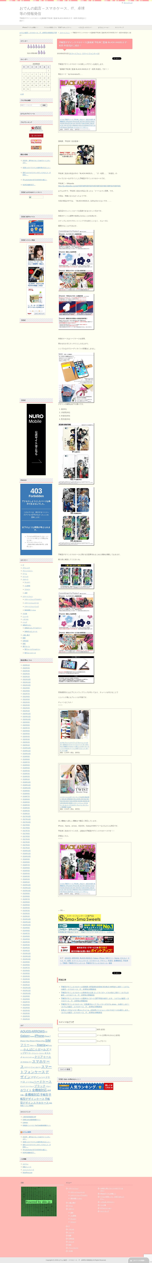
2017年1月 (26, 848)
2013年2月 (26, 982)
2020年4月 (26, 736)
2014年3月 (26, 945)
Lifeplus (25, 1122)
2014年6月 (26, 936)
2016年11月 (27, 853)
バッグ (25, 622)
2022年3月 (26, 671)
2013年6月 (26, 970)
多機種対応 (118, 961)
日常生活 (25, 641)
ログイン (25, 1164)
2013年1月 (26, 985)
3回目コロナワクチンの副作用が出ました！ (37, 168)
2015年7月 (26, 899)
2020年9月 (26, 722)
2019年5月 (26, 768)
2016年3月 (26, 876)
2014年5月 (26, 939)
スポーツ (25, 579)
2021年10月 (27, 685)
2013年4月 (26, 976)
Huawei (32, 1036)
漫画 (110, 963)
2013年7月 (26, 968)
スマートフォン (75, 53)
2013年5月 (26, 973)
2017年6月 (26, 833)
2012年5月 (26, 1007)
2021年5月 (26, 699)
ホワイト (26, 1090)
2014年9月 (26, 928)
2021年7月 (26, 694)
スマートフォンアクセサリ (33, 599)
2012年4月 (26, 1010)
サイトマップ (119, 27)
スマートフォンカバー (32, 1067)
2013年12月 (27, 953)
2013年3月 (26, 979)
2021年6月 (26, 696)
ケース (47, 1056)
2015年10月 (27, 890)
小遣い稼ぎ (26, 635)
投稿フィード (27, 1167)
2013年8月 (26, 965)
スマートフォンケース (90, 53)
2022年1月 (26, 676)
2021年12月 (27, 679)
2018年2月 (26, 811)
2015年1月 (26, 916)
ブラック (40, 1085)
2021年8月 (26, 691)
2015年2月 (26, 913)
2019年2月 (26, 776)
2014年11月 (27, 922)
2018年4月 (26, 805)
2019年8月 (26, 759)
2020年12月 (27, 714)
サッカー (27, 582)
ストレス (25, 576)
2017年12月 (27, 816)
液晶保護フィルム (30, 610)
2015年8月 (26, 896)
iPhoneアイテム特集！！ (30, 27)
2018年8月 (26, 793)
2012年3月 (26, 1013)
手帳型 (64, 963)
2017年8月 (26, 828)
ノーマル (29, 1082)
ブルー (48, 1086)
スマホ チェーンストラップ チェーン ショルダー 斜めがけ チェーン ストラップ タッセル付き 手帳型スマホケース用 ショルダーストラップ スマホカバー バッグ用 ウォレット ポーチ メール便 (74, 746)
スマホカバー (26, 1062)
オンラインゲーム (28, 1057)
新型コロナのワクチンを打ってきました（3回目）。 (37, 174)
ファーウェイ (29, 1086)
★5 (47, 1045)
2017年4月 (26, 839)
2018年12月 (27, 782)
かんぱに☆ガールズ (36, 1049)
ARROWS (75, 958)
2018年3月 (26, 808)
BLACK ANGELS (86, 958)
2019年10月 (27, 753)
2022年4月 (26, 668)
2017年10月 (27, 822)
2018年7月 (26, 796)
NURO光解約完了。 (29, 185)
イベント (34, 1053)
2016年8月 (26, 862)
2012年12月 (27, 988)
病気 (24, 643)
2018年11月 (27, 785)
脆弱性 (31, 1105)
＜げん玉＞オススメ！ (85, 27)
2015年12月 (27, 885)
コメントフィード (28, 1170)
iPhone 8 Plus (40, 1041)
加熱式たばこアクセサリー (33, 628)
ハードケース (42, 1081)
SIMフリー (109, 958)
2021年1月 (26, 711)
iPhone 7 (47, 1036)
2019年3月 (26, 773)
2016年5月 (26, 870)
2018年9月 (26, 791)
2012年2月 (26, 1016)
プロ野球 (27, 586)
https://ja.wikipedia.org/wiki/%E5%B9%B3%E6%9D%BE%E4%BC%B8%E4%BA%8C (89, 186)
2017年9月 (26, 825)
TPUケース (33, 1045)
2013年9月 (26, 962)
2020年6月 (26, 731)
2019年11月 (27, 751)
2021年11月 (27, 682)
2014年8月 (26, 930)
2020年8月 (26, 725)
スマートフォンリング (31, 606)
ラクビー (27, 589)
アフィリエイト (28, 571)
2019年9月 (26, 756)
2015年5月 (26, 905)
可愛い (22, 1095)
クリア (38, 1056)
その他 (25, 613)
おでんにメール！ (103, 27)
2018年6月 (26, 799)
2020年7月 (26, 728)
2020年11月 (27, 716)
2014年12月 (27, 919)
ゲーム (25, 574)
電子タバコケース (30, 653)
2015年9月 (26, 893)
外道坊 (110, 961)
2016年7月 (26, 865)
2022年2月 (26, 674)
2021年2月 (26, 708)
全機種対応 (39, 1090)
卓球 (25, 593)
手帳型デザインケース (76, 963)
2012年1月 (26, 1019)
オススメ (123, 958)
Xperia (116, 958)
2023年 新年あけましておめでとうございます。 (36, 162)
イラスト (41, 1053)
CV (46, 1032)
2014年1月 (26, 950)
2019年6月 (26, 765)
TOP (38, 33)
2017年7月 (26, 831)
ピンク (22, 1086)
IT (23, 565)
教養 (24, 638)
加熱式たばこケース (30, 631)
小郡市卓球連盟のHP (29, 1117)
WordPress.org (27, 1172)
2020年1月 (26, 745)
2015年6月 (26, 902)
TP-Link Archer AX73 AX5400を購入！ (35, 180)
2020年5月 (26, 733)
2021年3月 (26, 705)
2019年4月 (26, 771)
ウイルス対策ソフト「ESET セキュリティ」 (58, 27)
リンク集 (103, 1205)
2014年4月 (26, 942)
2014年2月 (26, 948)
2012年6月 (26, 1005)
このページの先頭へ (138, 1260)
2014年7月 (26, 933)
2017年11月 (27, 819)
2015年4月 (26, 908)
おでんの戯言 (27, 1132)
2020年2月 (26, 742)
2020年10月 (27, 719)
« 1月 (22, 94)
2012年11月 (27, 990)
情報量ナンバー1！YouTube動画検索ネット (37, 1125)
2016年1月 (26, 882)
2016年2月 (26, 879)
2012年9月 (26, 996)
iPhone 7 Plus (24, 1041)
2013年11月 (27, 956)
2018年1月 (26, 813)
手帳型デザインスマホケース (97, 963)
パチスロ (25, 619)
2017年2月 (26, 845)
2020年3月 (26, 739)
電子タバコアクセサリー (32, 649)
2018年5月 (26, 802)
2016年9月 (26, 859)
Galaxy (95, 958)
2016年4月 (26, 873)
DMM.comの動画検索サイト (32, 1120)
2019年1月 (26, 779)
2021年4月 (26, 702)
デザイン (103, 961)
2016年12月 (27, 851)
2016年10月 (27, 856)
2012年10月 (27, 993)
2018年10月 (27, 788)
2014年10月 (27, 925)
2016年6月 (26, 868)
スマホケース (94, 961)
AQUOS (68, 958)
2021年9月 (26, 688)
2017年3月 (26, 842)
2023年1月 (26, 665)
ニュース (25, 616)
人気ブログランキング (36, 130)
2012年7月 (26, 1002)
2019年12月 (27, 748)
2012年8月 (26, 999)
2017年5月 (26, 836)
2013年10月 (27, 959)
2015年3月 (26, 910)
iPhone (101, 958)
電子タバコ (26, 646)
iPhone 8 (33, 1041)
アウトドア (26, 568)
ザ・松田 (67, 961)
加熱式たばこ (27, 625)
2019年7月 (26, 762)
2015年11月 (27, 888)
